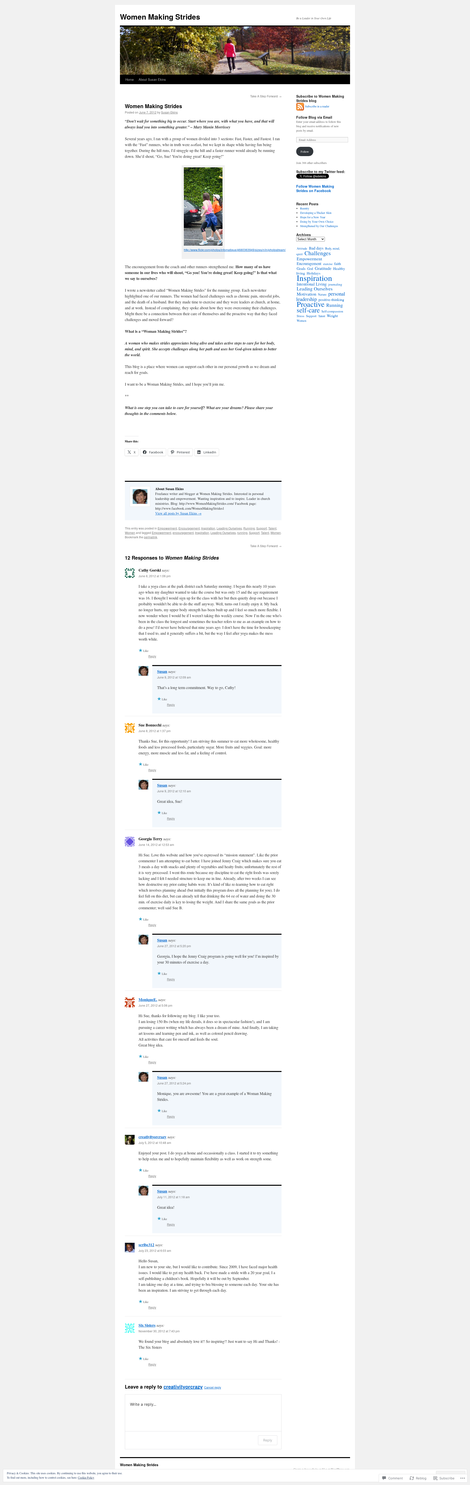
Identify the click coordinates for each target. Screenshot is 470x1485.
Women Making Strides (160, 16)
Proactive (311, 304)
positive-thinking (331, 299)
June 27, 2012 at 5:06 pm (155, 1005)
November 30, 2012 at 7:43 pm (159, 1331)
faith (337, 263)
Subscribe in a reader (317, 106)
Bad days (316, 248)
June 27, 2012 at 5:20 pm (174, 946)
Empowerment (167, 528)
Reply (152, 656)
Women (130, 532)
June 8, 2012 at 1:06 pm (155, 576)
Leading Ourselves (229, 528)
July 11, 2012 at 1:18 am (173, 1197)
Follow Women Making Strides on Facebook (315, 188)
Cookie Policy (86, 1477)
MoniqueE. (148, 999)
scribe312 (146, 1244)
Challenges (318, 253)
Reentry (304, 208)
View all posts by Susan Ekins (178, 513)
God (310, 268)
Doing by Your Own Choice (316, 221)
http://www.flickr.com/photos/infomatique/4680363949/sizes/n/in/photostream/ (235, 250)
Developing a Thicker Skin (315, 213)
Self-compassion (332, 311)
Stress (300, 316)
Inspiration (208, 528)
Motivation (306, 294)
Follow (305, 151)
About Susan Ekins (152, 79)
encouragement (183, 532)
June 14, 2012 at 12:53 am (156, 844)
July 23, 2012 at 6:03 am (155, 1250)
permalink (150, 537)
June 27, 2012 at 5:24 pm (174, 1083)
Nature (322, 294)
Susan (162, 671)
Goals (301, 268)
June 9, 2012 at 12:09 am (174, 677)
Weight (332, 315)
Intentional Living (312, 284)
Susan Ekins (169, 112)
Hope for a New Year (312, 217)
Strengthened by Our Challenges (319, 226)
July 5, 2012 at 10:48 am (155, 1142)
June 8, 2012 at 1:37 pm (155, 731)
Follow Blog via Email (314, 117)
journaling (335, 284)
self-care (308, 309)
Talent (272, 528)
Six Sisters (147, 1325)
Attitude (302, 248)
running (242, 532)
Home (129, 79)
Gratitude (323, 268)
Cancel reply (212, 1387)
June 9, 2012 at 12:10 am (174, 791)
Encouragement (189, 528)
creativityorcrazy (152, 1137)
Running (249, 528)
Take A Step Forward (266, 96)
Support (261, 528)
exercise (327, 264)
